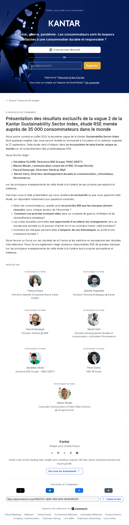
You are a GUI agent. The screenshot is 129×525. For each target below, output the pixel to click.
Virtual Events (44, 514)
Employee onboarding (89, 518)
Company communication (26, 518)
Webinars (29, 514)
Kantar (64, 441)
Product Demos (113, 514)
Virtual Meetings (13, 514)
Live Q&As (69, 518)
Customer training (51, 518)
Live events (110, 518)
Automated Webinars (91, 514)
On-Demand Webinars (65, 514)
